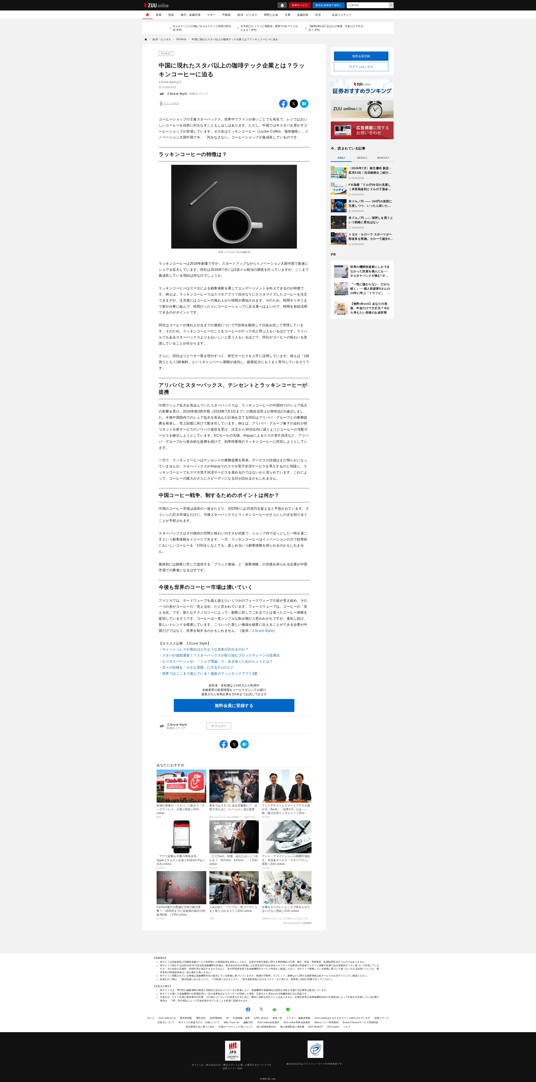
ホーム (151, 1018)
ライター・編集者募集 (298, 1018)
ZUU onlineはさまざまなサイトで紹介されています (342, 1018)
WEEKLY (362, 157)
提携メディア (382, 1018)
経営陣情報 (216, 1018)
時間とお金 (271, 14)
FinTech (166, 53)
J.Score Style (177, 93)
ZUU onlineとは (167, 1018)
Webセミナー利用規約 (326, 1022)
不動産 (226, 14)
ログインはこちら (361, 66)
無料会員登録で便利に (329, 5)
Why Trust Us (231, 1022)
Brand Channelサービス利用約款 (361, 1022)
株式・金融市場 (191, 14)
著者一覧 (277, 1018)
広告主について (166, 1022)
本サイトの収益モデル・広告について (199, 1022)
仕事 (287, 14)
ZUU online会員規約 (268, 1022)
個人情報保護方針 (266, 1026)
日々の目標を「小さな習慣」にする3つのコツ (197, 667)
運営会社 (201, 1018)
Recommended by (292, 923)
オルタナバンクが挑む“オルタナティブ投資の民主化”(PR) (202, 28)
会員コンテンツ (342, 14)
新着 (159, 14)
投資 (171, 14)
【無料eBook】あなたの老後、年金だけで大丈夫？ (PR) (335, 28)
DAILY (341, 157)
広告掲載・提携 (241, 1018)
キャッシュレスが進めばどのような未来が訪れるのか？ (205, 649)
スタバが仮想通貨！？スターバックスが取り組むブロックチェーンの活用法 (221, 655)
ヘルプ (346, 1026)
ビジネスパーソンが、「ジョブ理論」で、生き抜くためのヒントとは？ (217, 661)
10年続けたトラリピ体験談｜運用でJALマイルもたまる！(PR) (269, 28)
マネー (211, 14)
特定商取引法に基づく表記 (200, 1026)
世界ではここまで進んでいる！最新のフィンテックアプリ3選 (210, 673)
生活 (318, 14)
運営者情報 (186, 1018)
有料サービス (300, 5)
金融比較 (302, 14)
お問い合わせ (261, 1018)
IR (227, 1018)
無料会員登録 (361, 56)
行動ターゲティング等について (236, 1026)
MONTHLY (383, 157)
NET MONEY (315, 1026)
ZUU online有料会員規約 (296, 1022)
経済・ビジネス (247, 14)
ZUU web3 (333, 1026)
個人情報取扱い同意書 (292, 1026)
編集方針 (248, 1022)
